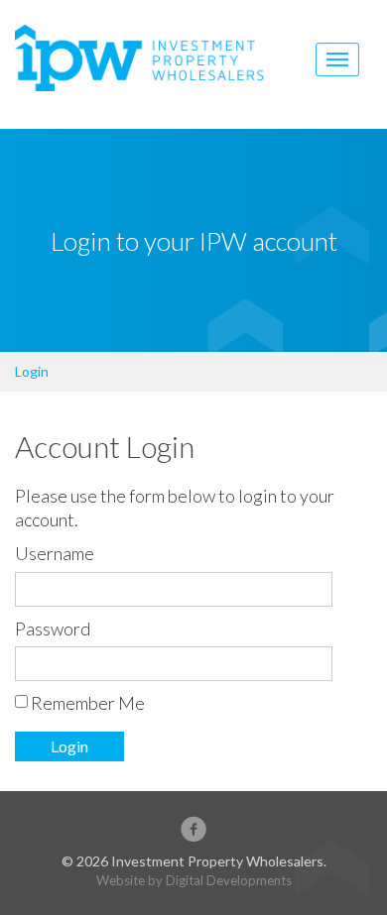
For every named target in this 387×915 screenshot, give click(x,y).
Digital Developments (229, 880)
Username (54, 553)
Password (52, 628)
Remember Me (88, 703)
